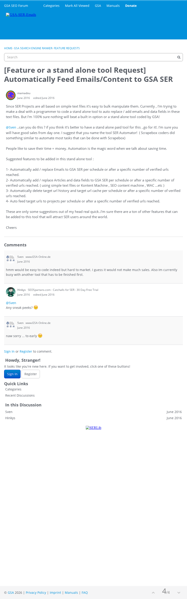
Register (26, 351)
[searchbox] (93, 57)
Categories (51, 5)
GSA (98, 5)
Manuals (113, 5)
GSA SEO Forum (16, 5)
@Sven (11, 127)
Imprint (55, 592)
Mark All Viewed (77, 5)
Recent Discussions (20, 395)
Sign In (9, 351)
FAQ (85, 592)
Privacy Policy (36, 592)
